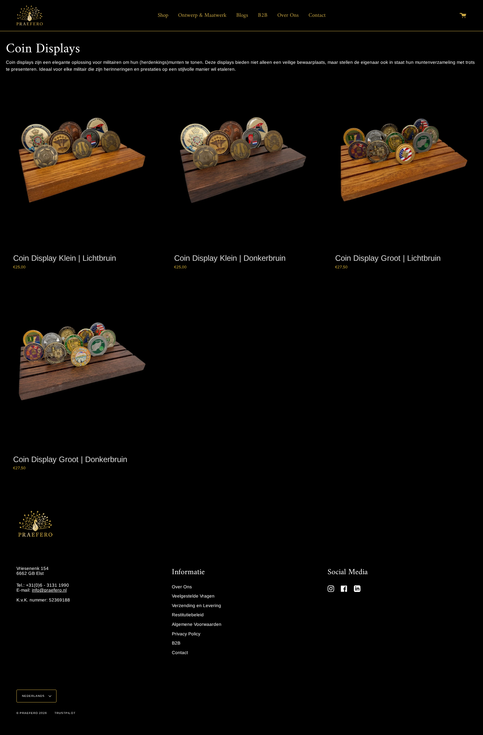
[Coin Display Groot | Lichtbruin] (402, 163)
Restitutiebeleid (188, 614)
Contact (180, 652)
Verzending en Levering (196, 605)
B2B (176, 643)
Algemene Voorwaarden (196, 624)
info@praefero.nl (49, 590)
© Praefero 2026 (31, 713)
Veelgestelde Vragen (193, 596)
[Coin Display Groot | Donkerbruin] (80, 364)
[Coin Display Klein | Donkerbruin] (241, 163)
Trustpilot (65, 713)
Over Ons (182, 586)
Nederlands (34, 696)
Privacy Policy (186, 633)
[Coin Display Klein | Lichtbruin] (80, 163)
